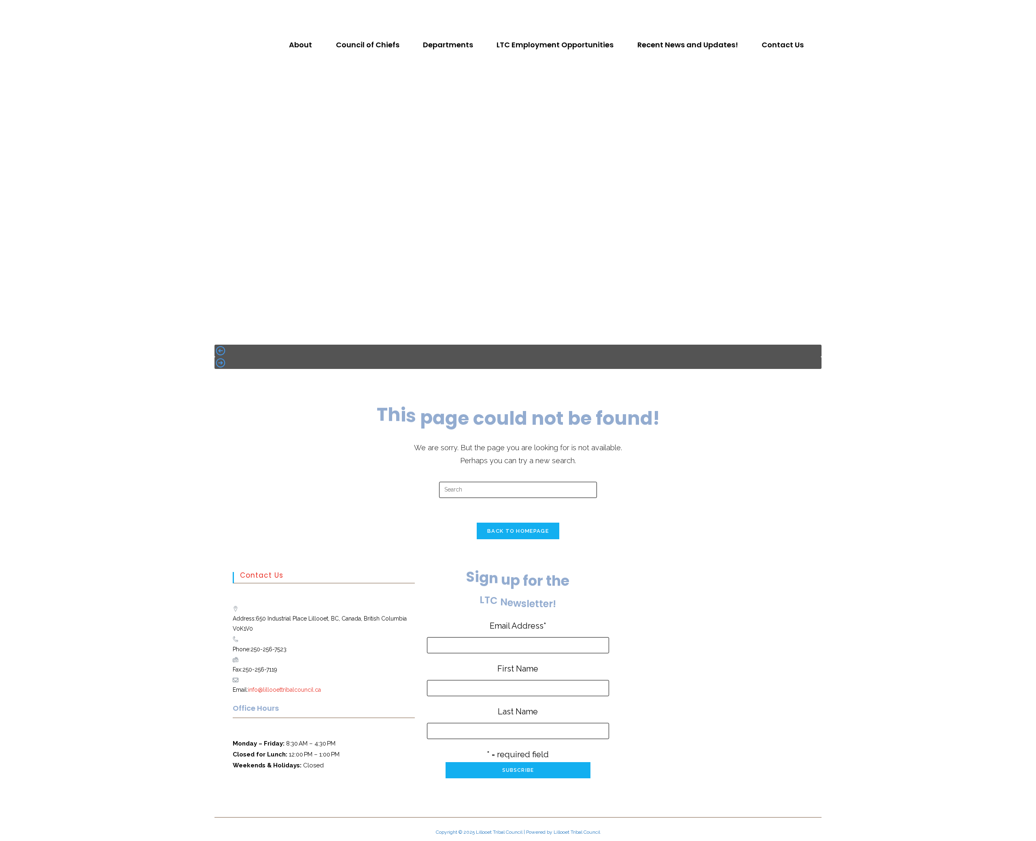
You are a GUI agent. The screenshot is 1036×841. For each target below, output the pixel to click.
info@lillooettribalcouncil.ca (284, 689)
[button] (302, 45)
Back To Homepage (518, 531)
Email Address (518, 626)
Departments (448, 45)
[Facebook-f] (498, 10)
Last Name (518, 711)
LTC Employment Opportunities (555, 45)
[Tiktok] (525, 10)
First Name (517, 669)
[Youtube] (511, 10)
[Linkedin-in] (538, 10)
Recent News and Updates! (687, 45)
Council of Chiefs (367, 45)
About (300, 45)
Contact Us (783, 45)
